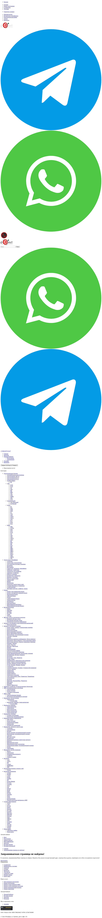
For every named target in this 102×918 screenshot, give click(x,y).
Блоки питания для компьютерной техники (19, 732)
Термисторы (10, 670)
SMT (11, 555)
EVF (11, 531)
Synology (9, 821)
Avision (9, 773)
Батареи (9, 731)
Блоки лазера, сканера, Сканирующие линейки (20, 627)
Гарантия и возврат (9, 11)
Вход (5, 837)
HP (11, 541)
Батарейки (10, 565)
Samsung (9, 794)
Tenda (8, 614)
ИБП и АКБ (7, 693)
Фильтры (9, 679)
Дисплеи (9, 735)
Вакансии (6, 870)
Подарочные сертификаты (11, 16)
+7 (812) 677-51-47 (6, 451)
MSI (8, 767)
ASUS (8, 761)
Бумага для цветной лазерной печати (17, 593)
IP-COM (9, 613)
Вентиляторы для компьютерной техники (18, 734)
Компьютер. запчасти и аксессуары (13, 726)
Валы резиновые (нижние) (14, 631)
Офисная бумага (11, 596)
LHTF (11, 516)
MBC (11, 548)
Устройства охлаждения (13, 725)
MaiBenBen (10, 765)
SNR (8, 820)
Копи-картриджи (11, 709)
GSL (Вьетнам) (14, 502)
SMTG (12, 557)
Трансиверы (10, 748)
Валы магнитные (11, 624)
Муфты (9, 647)
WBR (8, 525)
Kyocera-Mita (13, 701)
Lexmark (9, 784)
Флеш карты (10, 832)
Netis (8, 817)
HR (11, 490)
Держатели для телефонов (14, 571)
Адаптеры (10, 561)
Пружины (9, 656)
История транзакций (9, 846)
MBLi (11, 551)
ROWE (9, 793)
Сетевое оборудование (10, 801)
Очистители (10, 752)
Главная (6, 848)
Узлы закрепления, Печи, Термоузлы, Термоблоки (20, 676)
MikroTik (9, 814)
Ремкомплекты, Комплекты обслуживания (18, 660)
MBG (11, 549)
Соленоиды (10, 666)
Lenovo (9, 764)
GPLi (11, 539)
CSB (8, 483)
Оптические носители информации (16, 621)
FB (11, 482)
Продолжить (4, 860)
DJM (11, 509)
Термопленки (10, 672)
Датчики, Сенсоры (12, 636)
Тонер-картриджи (12, 712)
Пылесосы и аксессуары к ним (15, 584)
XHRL (12, 496)
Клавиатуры (10, 738)
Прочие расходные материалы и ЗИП (17, 800)
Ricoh (8, 790)
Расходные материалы (10, 771)
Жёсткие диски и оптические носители (14, 617)
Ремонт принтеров (9, 889)
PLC (11, 521)
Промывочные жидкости (14, 754)
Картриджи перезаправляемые (15, 716)
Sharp (8, 796)
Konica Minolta (11, 781)
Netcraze (9, 816)
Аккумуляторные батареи (11, 473)
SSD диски (10, 719)
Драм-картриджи (11, 706)
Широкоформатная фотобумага (15, 606)
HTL (11, 545)
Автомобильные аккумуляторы (15, 475)
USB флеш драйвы (12, 830)
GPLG (12, 538)
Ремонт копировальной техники (12, 887)
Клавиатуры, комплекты (13, 575)
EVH (11, 485)
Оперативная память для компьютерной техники (20, 745)
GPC (11, 535)
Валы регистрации (12, 630)
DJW (11, 511)
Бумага (6, 590)
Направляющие (11, 649)
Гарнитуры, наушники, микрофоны (16, 568)
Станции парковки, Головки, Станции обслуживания (21, 667)
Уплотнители (10, 678)
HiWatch (9, 611)
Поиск (17, 246)
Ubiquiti (9, 826)
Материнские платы (12, 742)
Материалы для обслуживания (12, 750)
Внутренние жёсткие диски (14, 620)
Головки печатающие (13, 715)
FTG (11, 513)
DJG (11, 508)
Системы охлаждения (13, 692)
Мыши (9, 581)
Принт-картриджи (12, 711)
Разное (9, 597)
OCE (8, 785)
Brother (9, 774)
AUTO (12, 528)
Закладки (6, 843)
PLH (11, 522)
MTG (11, 552)
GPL (11, 489)
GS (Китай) (13, 503)
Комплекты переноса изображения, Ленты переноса (21, 639)
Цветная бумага (11, 603)
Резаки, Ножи (11, 659)
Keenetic (9, 811)
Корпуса (9, 741)
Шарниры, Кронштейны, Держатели (17, 680)
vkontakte (6, 904)
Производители (8, 14)
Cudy (8, 804)
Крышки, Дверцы (12, 643)
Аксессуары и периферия (11, 560)
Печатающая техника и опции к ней (14, 768)
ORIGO (9, 819)
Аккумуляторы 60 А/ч (13, 478)
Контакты (6, 20)
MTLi (11, 554)
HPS (11, 542)
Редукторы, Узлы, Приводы (14, 657)
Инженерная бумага (12, 594)
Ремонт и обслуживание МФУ (12, 884)
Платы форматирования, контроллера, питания (20, 653)
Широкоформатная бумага (14, 604)
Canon (8, 775)
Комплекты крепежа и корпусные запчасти (18, 739)
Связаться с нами (8, 873)
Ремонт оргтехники (9, 6)
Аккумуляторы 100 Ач (13, 476)
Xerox (8, 797)
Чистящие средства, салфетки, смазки (17, 588)
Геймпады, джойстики (13, 570)
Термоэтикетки (11, 600)
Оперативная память (12, 722)
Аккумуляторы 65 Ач (13, 479)
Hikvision (9, 610)
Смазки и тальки (11, 757)
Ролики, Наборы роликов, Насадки (16, 663)
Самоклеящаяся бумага (13, 598)
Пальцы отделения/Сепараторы (15, 652)
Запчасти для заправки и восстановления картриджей (18, 623)
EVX (11, 486)
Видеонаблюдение (9, 607)
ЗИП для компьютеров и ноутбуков (13, 688)
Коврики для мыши (12, 577)
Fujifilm (9, 778)
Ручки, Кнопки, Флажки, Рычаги (16, 665)
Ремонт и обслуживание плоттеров (13, 886)
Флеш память (7, 829)
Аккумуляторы (11, 689)
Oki (8, 787)
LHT (11, 515)
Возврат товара (8, 875)
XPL (11, 498)
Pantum (9, 788)
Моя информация (8, 841)
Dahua (8, 608)
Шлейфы (9, 683)
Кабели (9, 637)
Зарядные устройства (13, 572)
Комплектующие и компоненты (12, 718)
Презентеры (10, 583)
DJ (11, 506)
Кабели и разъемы (12, 574)
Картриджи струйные (10, 714)
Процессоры (10, 724)
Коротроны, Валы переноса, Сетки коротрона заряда (21, 640)
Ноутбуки (6, 758)
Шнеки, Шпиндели (12, 685)
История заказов (8, 844)
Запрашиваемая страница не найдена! (14, 850)
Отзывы (6, 4)
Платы (9, 747)
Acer (8, 760)
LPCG (12, 518)
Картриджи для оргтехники (11, 698)
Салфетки (9, 755)
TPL (11, 493)
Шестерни (10, 682)
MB (11, 547)
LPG (11, 519)
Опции (9, 770)
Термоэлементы (11, 673)
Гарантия (6, 867)
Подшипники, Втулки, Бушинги (16, 655)
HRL (11, 492)
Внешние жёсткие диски (13, 619)
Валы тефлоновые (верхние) (14, 633)
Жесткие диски (11, 737)
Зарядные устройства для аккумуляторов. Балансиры (18, 686)
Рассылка (6, 898)
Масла (8, 751)
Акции (6, 18)
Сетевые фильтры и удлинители (15, 585)
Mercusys (9, 813)
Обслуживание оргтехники (11, 881)
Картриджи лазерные (9, 705)
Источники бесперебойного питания (17, 696)
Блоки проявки (11, 629)
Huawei (9, 809)
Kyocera (9, 783)
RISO (8, 791)
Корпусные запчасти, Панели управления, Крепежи (21, 642)
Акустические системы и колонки (16, 564)
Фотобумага (10, 601)
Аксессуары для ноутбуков (14, 562)
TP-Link (9, 616)
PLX (11, 524)
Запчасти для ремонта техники (12, 626)
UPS (11, 495)
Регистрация (10, 458)
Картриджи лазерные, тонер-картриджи (18, 702)
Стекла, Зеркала (11, 669)
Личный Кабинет (8, 894)
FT (11, 512)
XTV (11, 499)
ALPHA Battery (11, 480)
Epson (8, 777)
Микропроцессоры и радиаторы (15, 744)
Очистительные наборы (13, 650)
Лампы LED (10, 580)
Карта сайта (7, 876)
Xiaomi (9, 827)
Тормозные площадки (13, 675)
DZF (11, 529)
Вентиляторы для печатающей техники (17, 634)
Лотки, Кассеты (11, 644)
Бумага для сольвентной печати (15, 591)
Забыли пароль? (8, 840)
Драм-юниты (10, 699)
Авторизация (10, 459)
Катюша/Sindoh (11, 798)
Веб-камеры (10, 567)
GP (11, 488)
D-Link (9, 806)
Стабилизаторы (11, 587)
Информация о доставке (10, 866)
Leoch (8, 505)
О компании (7, 7)
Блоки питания (11, 690)
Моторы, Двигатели (12, 646)
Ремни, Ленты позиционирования (16, 662)
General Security (11, 501)
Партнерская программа (10, 17)
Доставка (6, 9)
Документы (7, 872)
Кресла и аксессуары (12, 578)
